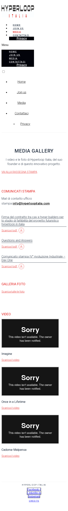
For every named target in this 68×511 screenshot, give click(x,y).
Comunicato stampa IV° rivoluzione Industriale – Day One (33, 258)
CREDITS (34, 501)
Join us (18, 28)
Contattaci (22, 113)
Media (17, 32)
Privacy (22, 38)
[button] (18, 45)
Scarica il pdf (10, 230)
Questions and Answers (17, 240)
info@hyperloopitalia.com (31, 203)
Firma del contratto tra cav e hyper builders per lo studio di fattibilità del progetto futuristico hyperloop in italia (33, 220)
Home (17, 25)
